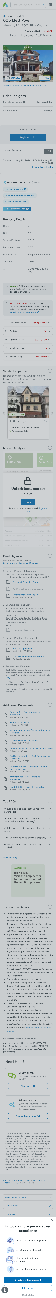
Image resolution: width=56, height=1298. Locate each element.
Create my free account (28, 1280)
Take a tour (28, 1288)
